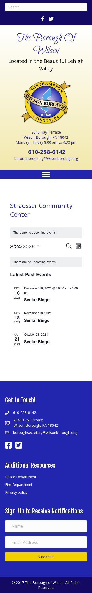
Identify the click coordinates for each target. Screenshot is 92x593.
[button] (46, 556)
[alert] (46, 262)
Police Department (20, 476)
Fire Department (18, 484)
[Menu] (46, 174)
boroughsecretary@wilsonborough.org (46, 158)
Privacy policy (16, 492)
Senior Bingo (37, 299)
